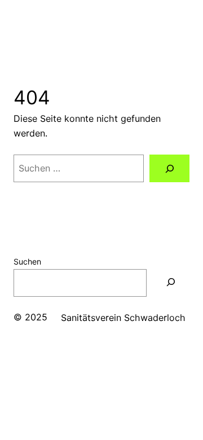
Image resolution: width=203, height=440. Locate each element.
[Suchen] (169, 168)
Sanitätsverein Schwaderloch (123, 317)
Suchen (27, 261)
